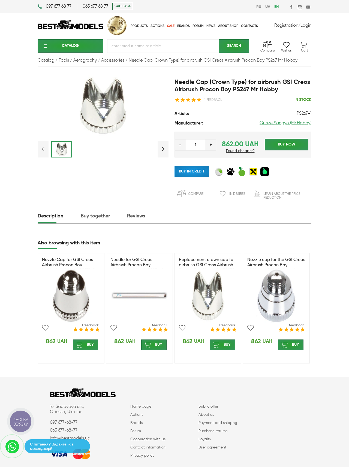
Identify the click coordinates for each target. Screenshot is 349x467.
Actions (136, 415)
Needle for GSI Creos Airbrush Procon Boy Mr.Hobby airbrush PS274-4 (137, 265)
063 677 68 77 (95, 6)
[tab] (59, 216)
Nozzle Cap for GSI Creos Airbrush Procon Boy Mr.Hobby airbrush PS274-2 (68, 265)
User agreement (212, 447)
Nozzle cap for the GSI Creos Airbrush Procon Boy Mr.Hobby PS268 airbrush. (276, 265)
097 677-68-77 (63, 422)
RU (258, 7)
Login (305, 25)
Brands (136, 423)
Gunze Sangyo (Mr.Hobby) (285, 123)
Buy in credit (192, 171)
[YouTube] (308, 7)
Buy (90, 345)
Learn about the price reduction (281, 195)
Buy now (286, 144)
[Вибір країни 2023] (117, 34)
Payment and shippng (217, 423)
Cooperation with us (148, 439)
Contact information (148, 447)
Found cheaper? (240, 151)
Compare (195, 194)
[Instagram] (299, 7)
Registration (286, 25)
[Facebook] (291, 7)
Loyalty (204, 439)
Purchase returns (212, 431)
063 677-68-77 (63, 430)
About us (206, 415)
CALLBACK (123, 6)
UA (267, 7)
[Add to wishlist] (45, 328)
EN (276, 7)
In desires (237, 194)
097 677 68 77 (58, 6)
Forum (135, 431)
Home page (140, 406)
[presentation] (59, 216)
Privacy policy (142, 455)
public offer (208, 406)
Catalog (70, 46)
